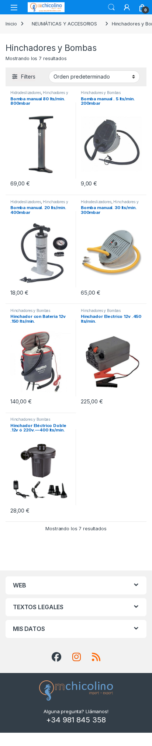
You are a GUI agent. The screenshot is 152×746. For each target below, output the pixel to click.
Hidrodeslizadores (25, 92)
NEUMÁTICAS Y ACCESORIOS (64, 24)
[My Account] (127, 7)
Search (111, 7)
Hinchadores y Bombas (101, 92)
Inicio (11, 24)
